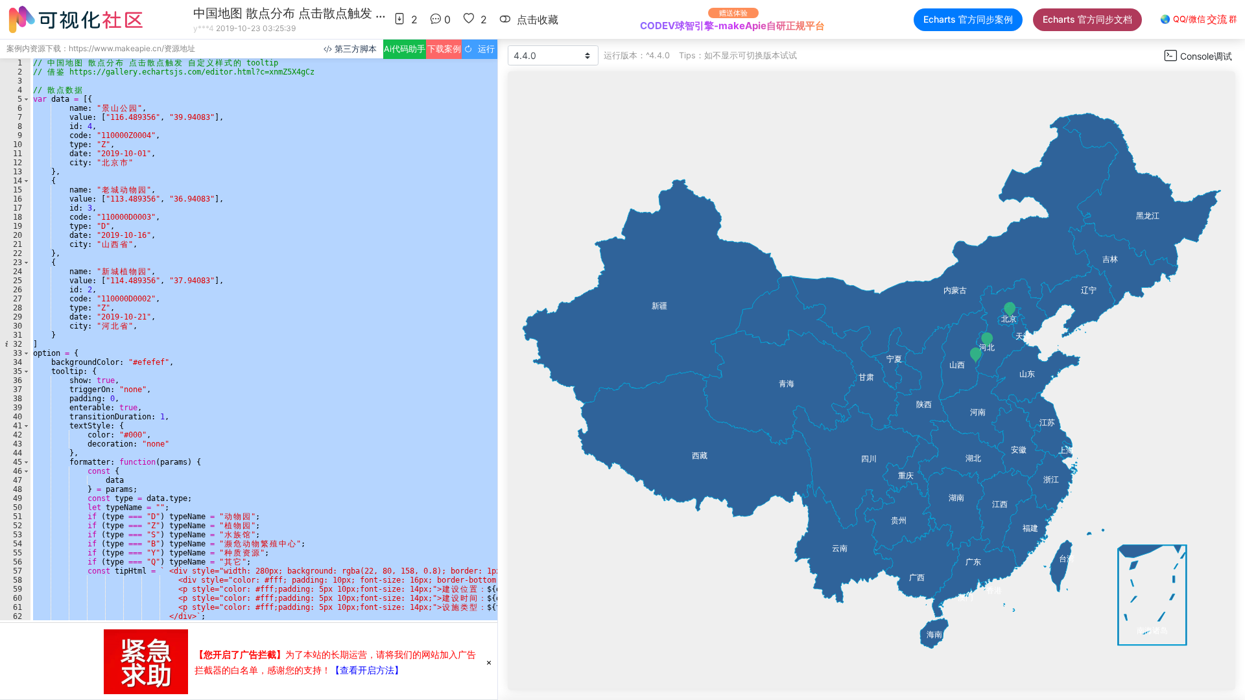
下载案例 (444, 49)
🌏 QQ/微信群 (1198, 19)
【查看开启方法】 (367, 669)
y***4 (203, 28)
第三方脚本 (354, 49)
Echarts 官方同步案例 (968, 19)
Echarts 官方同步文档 (1087, 19)
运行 (484, 49)
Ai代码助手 (404, 49)
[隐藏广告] (488, 661)
